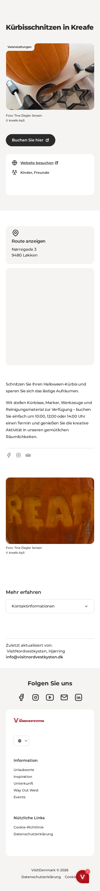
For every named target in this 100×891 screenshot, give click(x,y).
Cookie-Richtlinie (29, 827)
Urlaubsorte (24, 770)
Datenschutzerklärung (33, 834)
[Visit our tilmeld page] (64, 697)
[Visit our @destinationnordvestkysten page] (50, 697)
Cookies (72, 877)
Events (19, 797)
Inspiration (23, 776)
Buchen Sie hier (27, 140)
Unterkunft (23, 783)
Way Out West (26, 790)
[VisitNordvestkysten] (29, 720)
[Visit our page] (21, 697)
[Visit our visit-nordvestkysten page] (78, 697)
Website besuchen (37, 163)
